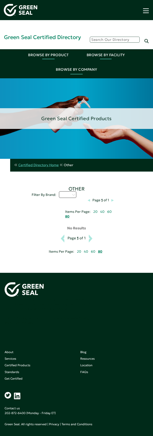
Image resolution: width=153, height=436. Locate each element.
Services (10, 358)
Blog (83, 352)
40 (102, 212)
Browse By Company (76, 69)
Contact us (12, 408)
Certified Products (17, 365)
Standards (12, 372)
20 (95, 212)
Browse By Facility (106, 55)
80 (67, 216)
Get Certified (14, 378)
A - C (65, 194)
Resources (87, 358)
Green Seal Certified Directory (42, 37)
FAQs (84, 372)
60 (109, 212)
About (9, 352)
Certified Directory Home (38, 165)
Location (86, 365)
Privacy (54, 424)
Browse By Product (48, 55)
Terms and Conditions (77, 424)
